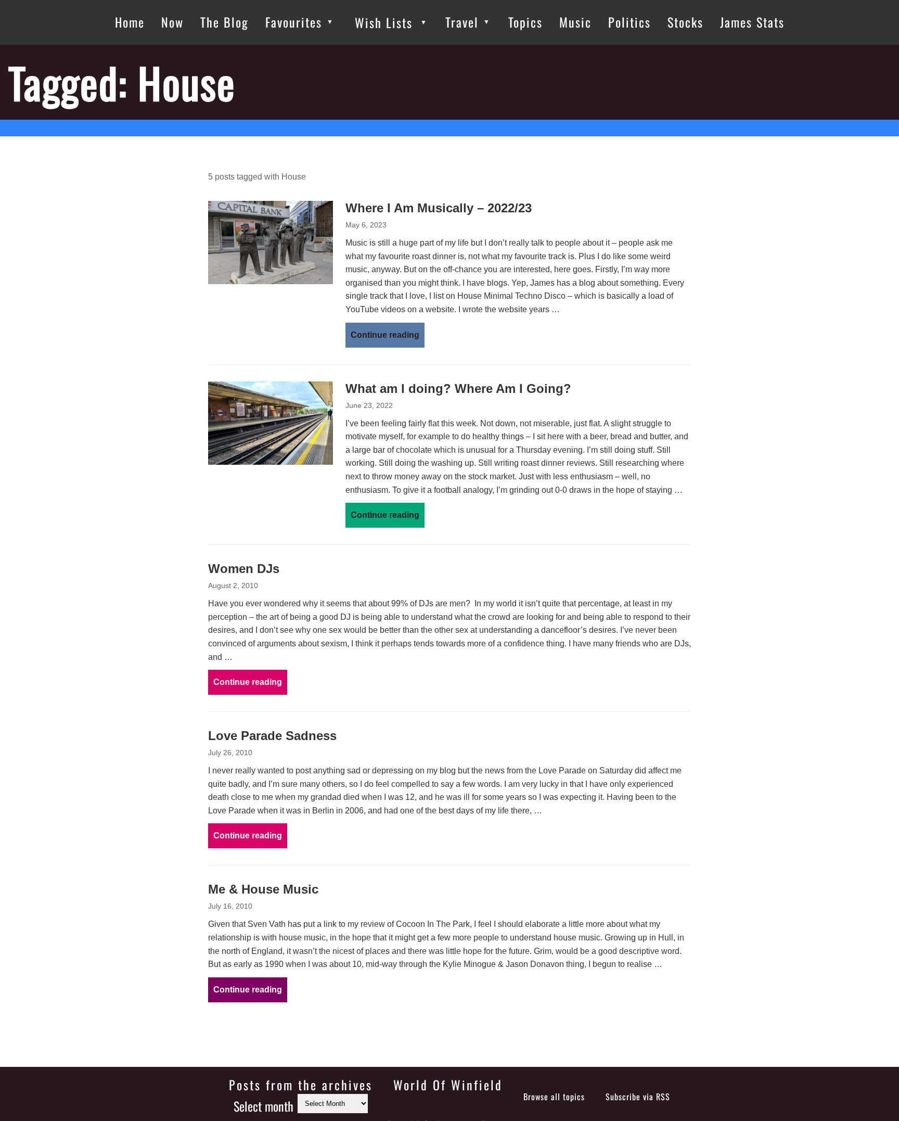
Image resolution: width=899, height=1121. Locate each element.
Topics (525, 21)
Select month (263, 1106)
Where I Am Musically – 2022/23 (438, 208)
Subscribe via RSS (638, 1096)
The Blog (224, 21)
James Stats (752, 21)
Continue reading (385, 334)
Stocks (685, 21)
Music (575, 21)
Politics (629, 21)
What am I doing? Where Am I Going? (458, 388)
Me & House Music (263, 889)
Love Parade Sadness (272, 736)
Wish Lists (384, 22)
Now (172, 21)
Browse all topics (554, 1096)
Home (130, 21)
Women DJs (243, 569)
